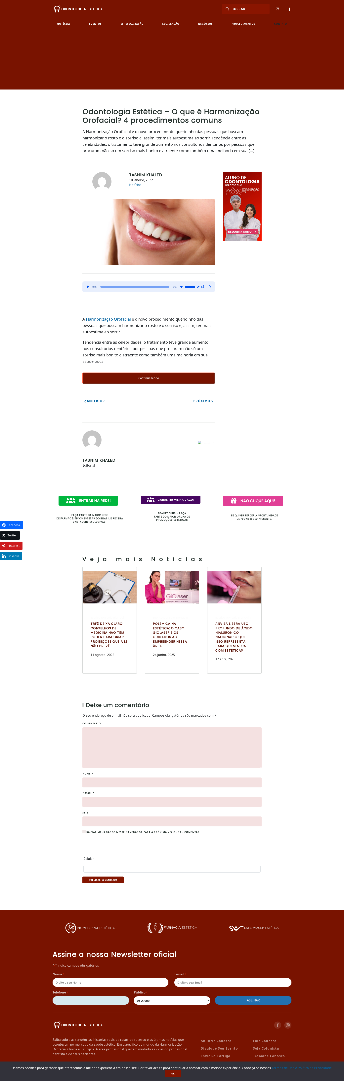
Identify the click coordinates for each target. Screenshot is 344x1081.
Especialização (132, 23)
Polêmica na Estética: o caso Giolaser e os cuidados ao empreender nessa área (170, 634)
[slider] (190, 286)
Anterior (95, 401)
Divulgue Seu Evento (219, 1048)
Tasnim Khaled (145, 175)
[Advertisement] (172, 60)
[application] (148, 286)
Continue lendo (148, 378)
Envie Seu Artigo (215, 1056)
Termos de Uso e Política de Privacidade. (302, 1068)
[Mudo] (182, 287)
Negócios (205, 23)
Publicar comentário (103, 880)
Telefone (60, 992)
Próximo (202, 401)
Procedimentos (243, 23)
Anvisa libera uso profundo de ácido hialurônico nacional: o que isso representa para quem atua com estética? (234, 637)
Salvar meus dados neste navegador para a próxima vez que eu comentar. (143, 832)
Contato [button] (280, 23)
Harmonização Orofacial (108, 319)
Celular (88, 858)
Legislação (170, 23)
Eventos (95, 23)
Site (85, 812)
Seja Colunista (266, 1048)
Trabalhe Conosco (269, 1056)
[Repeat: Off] (209, 287)
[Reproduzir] (88, 287)
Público (141, 992)
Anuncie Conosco (216, 1041)
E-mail (88, 793)
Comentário (91, 723)
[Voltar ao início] (78, 9)
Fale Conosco (265, 1041)
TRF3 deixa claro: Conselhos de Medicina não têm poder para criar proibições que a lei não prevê (110, 634)
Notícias (63, 23)
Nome (87, 773)
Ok (173, 1073)
